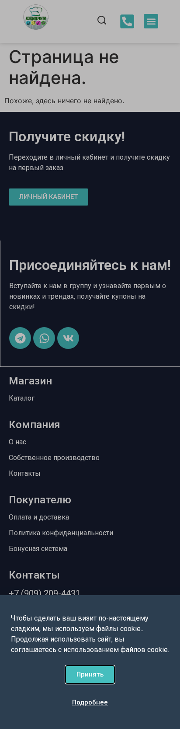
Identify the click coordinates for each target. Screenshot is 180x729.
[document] (90, 364)
